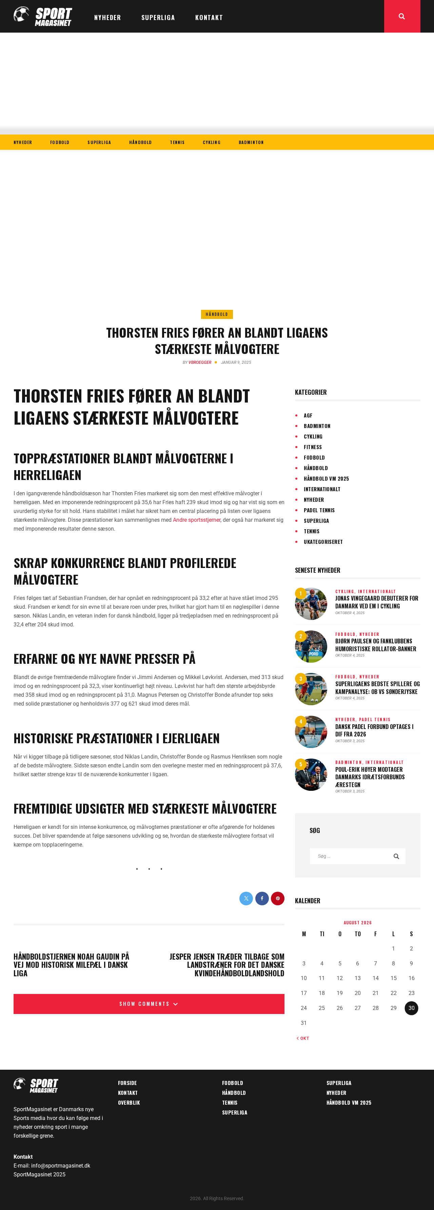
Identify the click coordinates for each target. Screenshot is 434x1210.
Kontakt (128, 1092)
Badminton (317, 425)
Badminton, (350, 762)
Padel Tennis (319, 510)
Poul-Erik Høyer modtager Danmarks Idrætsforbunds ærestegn (370, 777)
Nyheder (314, 499)
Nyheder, (347, 719)
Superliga (316, 520)
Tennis (311, 531)
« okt (303, 1038)
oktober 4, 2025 (349, 613)
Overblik (129, 1102)
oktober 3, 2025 (349, 741)
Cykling (313, 436)
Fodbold (314, 457)
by (197, 362)
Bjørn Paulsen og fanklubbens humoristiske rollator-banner (375, 645)
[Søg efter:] (358, 856)
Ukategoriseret (323, 541)
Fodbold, (347, 634)
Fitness (313, 446)
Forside (127, 1082)
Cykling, (346, 591)
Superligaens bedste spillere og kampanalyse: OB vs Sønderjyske (377, 687)
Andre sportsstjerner (196, 520)
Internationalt (322, 489)
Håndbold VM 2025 (326, 478)
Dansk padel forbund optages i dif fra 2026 (374, 730)
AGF (308, 415)
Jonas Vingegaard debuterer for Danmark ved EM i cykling (376, 602)
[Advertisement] (217, 83)
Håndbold (217, 314)
